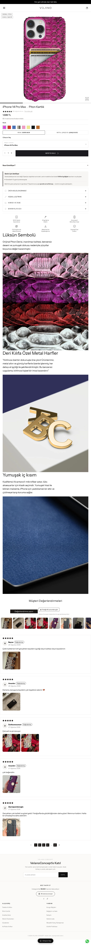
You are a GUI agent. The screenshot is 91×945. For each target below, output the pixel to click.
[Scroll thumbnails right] (88, 623)
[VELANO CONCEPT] (45, 8)
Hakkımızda (50, 919)
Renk (24, 132)
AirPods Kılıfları (7, 926)
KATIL (63, 875)
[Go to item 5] (54, 623)
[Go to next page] (60, 845)
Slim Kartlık (6, 911)
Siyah (33, 127)
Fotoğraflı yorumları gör (50, 609)
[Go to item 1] (6, 623)
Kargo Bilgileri (51, 907)
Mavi (14, 127)
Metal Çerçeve (67, 132)
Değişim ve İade (51, 911)
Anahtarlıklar (6, 915)
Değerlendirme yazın (24, 611)
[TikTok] (47, 899)
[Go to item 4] (42, 623)
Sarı (28, 127)
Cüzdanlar (5, 923)
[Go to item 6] (66, 623)
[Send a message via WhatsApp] (87, 941)
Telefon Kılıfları (7, 907)
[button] (4, 7)
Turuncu (38, 127)
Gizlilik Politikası (51, 926)
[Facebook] (44, 899)
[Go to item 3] (30, 623)
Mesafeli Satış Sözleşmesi (55, 923)
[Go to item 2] (18, 623)
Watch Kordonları (8, 919)
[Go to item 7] (78, 623)
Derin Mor (4, 127)
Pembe (23, 127)
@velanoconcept (47, 894)
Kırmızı (9, 127)
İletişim (48, 915)
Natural (19, 127)
